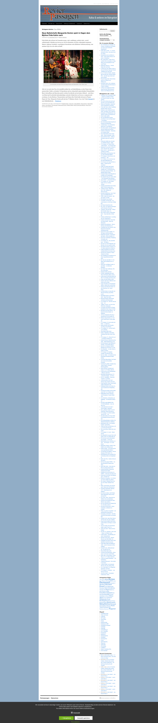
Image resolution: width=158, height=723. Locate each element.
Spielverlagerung (104, 641)
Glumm (102, 620)
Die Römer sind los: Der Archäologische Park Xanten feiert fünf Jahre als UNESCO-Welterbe (108, 85)
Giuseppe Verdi (103, 589)
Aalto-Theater (102, 579)
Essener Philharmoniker (108, 586)
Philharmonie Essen (105, 599)
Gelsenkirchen (111, 588)
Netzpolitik (103, 628)
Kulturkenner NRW (105, 623)
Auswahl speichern (83, 718)
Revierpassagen (45, 698)
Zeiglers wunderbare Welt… (106, 649)
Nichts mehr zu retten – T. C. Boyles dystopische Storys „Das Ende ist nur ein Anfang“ (108, 52)
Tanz (52, 103)
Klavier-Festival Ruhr (104, 591)
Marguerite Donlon (62, 105)
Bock (102, 655)
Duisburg (102, 585)
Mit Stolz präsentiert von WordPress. (108, 698)
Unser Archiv (59, 23)
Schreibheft (103, 637)
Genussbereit (103, 619)
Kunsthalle (104, 594)
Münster (102, 597)
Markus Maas (70, 105)
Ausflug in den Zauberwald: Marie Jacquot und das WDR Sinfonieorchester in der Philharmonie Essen (107, 89)
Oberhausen (109, 597)
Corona (114, 581)
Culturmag (103, 616)
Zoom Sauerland (104, 650)
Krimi (113, 592)
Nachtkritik (103, 626)
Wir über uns (51, 23)
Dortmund (105, 582)
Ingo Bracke (48, 105)
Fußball (106, 588)
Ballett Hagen (65, 103)
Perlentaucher (103, 632)
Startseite (44, 23)
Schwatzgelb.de (104, 638)
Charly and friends (104, 615)
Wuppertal (112, 609)
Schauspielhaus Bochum (105, 605)
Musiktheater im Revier (104, 596)
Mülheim (111, 596)
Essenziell (76, 713)
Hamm (111, 589)
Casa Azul (71, 103)
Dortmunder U (113, 583)
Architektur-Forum (104, 613)
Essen (102, 586)
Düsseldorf (108, 585)
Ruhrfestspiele (111, 602)
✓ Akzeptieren (66, 718)
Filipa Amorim (84, 103)
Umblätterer (103, 647)
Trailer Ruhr (103, 644)
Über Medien (103, 646)
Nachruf (105, 597)
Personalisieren (75, 722)
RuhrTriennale (111, 604)
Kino (113, 589)
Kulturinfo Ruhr (104, 622)
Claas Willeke (77, 103)
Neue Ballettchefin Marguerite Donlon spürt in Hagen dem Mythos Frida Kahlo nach (66, 34)
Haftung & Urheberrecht (69, 23)
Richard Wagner (103, 602)
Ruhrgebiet (103, 604)
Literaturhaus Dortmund (105, 625)
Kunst (101, 594)
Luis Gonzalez (54, 105)
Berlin (106, 579)
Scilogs (102, 640)
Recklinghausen (104, 601)
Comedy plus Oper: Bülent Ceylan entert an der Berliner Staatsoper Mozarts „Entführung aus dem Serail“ (108, 70)
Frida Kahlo (90, 103)
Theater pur (103, 643)
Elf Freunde (103, 618)
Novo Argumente (104, 631)
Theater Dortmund (104, 607)
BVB (111, 581)
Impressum (79, 23)
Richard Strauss (112, 600)
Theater (113, 605)
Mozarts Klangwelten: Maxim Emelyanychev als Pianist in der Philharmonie (108, 80)
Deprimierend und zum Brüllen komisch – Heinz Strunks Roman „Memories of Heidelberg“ (108, 56)
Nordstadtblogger (104, 629)
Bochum (112, 579)
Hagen (43, 105)
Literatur (111, 594)
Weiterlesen (58, 101)
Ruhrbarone (103, 634)
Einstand (90, 99)
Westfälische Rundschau (104, 609)
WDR (109, 607)
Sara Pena (88, 105)
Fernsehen (102, 588)
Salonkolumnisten (104, 635)
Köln (108, 594)
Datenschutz (87, 23)
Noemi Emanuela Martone (79, 105)
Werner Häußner (63, 37)
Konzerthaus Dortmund (106, 593)
